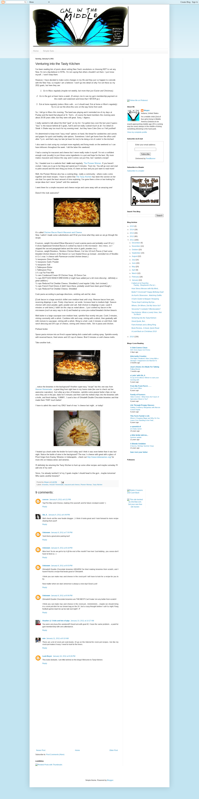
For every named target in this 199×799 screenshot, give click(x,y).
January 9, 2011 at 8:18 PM (61, 548)
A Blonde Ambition (138, 444)
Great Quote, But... (139, 321)
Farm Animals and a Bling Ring (144, 325)
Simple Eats (48, 51)
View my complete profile (137, 132)
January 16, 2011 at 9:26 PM (64, 656)
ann (43, 638)
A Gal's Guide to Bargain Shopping (145, 299)
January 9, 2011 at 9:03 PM (61, 566)
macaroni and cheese (72, 484)
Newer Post (40, 750)
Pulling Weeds (135, 369)
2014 (132, 230)
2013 (132, 233)
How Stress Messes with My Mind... (145, 289)
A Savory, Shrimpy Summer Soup (142, 446)
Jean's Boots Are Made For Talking (144, 367)
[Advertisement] (77, 727)
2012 (132, 236)
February (135, 277)
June (134, 263)
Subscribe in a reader (135, 171)
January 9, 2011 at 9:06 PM (61, 596)
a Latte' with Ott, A (137, 375)
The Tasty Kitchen (84, 177)
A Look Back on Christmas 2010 (144, 331)
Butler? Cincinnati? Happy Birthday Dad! (148, 292)
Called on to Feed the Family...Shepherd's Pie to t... (144, 284)
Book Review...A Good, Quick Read (145, 328)
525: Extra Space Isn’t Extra (140, 350)
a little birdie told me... (139, 435)
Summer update (135, 437)
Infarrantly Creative (138, 356)
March (134, 273)
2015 (132, 226)
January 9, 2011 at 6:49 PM (59, 515)
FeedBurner (150, 159)
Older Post (113, 750)
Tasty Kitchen (97, 484)
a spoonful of (135, 427)
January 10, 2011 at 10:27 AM (82, 621)
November (136, 246)
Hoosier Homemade (43, 389)
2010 (132, 337)
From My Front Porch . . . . (140, 386)
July (133, 260)
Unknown (46, 533)
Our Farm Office (136, 388)
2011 (132, 240)
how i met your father (139, 452)
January (135, 280)
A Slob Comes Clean (138, 348)
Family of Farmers (137, 395)
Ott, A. (44, 515)
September (136, 253)
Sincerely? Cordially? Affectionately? (146, 309)
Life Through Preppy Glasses (142, 405)
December (136, 243)
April (134, 270)
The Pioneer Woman (92, 163)
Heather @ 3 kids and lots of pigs (56, 621)
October (135, 250)
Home (36, 51)
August (135, 256)
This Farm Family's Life (139, 416)
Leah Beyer (47, 656)
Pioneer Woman (86, 484)
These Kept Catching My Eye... (144, 302)
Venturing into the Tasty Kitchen (144, 318)
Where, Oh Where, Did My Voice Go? (146, 306)
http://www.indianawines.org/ (99, 457)
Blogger (110, 780)
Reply (44, 507)
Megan (146, 110)
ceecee (45, 500)
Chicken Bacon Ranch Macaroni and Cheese (63, 232)
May (134, 267)
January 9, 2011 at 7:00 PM (61, 533)
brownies (45, 484)
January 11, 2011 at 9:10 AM (57, 638)
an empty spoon (136, 429)
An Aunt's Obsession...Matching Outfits (147, 295)
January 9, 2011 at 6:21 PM (60, 500)
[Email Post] (62, 482)
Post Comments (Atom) (55, 755)
